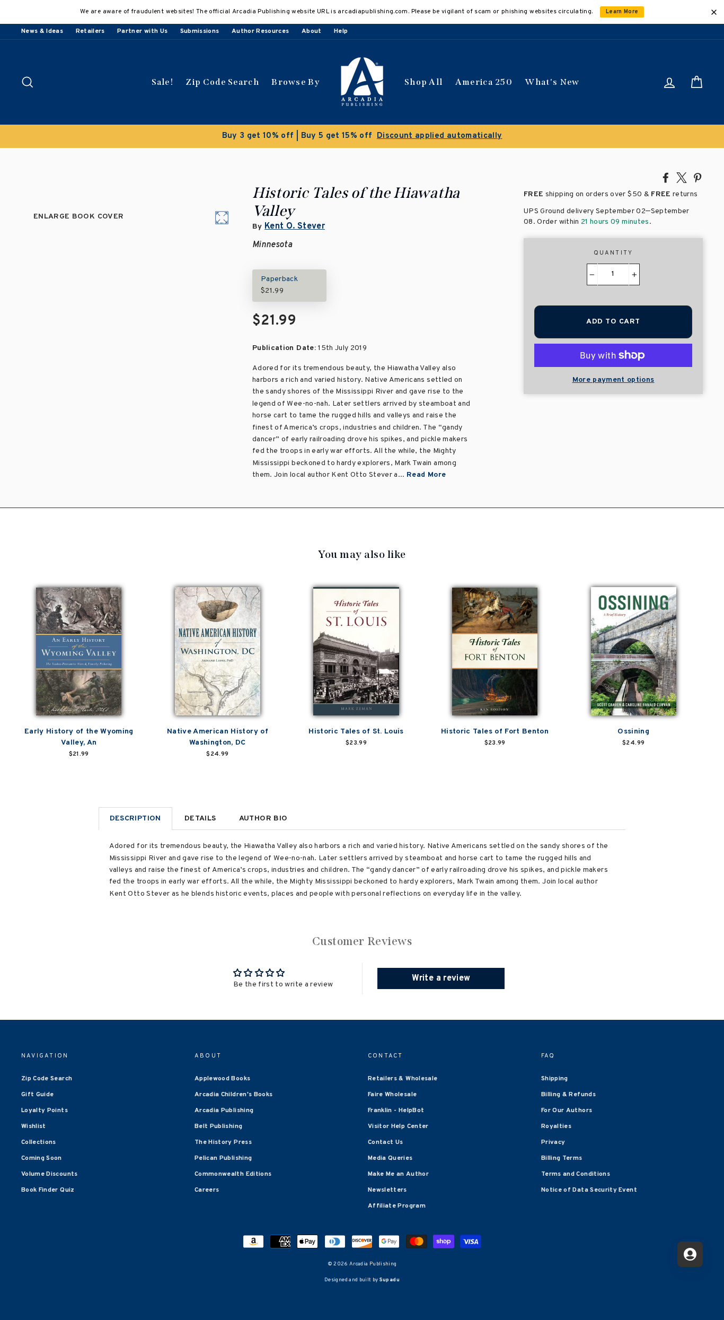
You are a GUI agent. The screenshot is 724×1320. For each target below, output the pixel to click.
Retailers (90, 31)
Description (135, 818)
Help (341, 31)
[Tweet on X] (681, 177)
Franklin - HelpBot (396, 1110)
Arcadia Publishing (224, 1110)
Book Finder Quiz (48, 1190)
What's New (552, 82)
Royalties (556, 1126)
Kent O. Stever (294, 226)
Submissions (199, 31)
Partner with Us (142, 31)
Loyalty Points (44, 1110)
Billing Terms (561, 1158)
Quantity (613, 253)
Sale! (163, 82)
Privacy (553, 1142)
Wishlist (33, 1126)
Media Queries (390, 1158)
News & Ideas (42, 31)
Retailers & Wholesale (402, 1078)
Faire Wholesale (392, 1094)
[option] (362, 136)
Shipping (554, 1078)
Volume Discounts (49, 1174)
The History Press (223, 1142)
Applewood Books (222, 1078)
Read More (426, 474)
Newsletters (387, 1190)
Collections (38, 1142)
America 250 (484, 82)
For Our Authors (566, 1110)
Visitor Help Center (398, 1126)
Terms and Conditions (575, 1174)
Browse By (295, 82)
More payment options (613, 379)
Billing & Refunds (568, 1094)
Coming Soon (41, 1158)
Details (200, 818)
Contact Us (385, 1142)
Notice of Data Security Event (589, 1190)
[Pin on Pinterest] (697, 177)
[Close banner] (714, 12)
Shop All (423, 82)
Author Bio (263, 818)
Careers (207, 1190)
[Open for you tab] (690, 1254)
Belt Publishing (218, 1126)
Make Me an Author (398, 1174)
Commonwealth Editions (233, 1174)
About (312, 31)
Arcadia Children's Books (233, 1094)
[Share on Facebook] (665, 177)
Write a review (441, 978)
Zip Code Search (222, 82)
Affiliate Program (397, 1206)
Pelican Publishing (223, 1158)
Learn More (622, 11)
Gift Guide (37, 1094)
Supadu (389, 1280)
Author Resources (260, 31)
